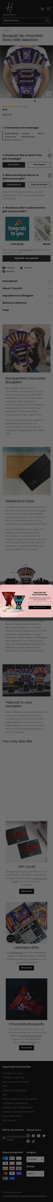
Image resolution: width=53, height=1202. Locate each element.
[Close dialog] (51, 586)
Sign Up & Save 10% (40, 607)
